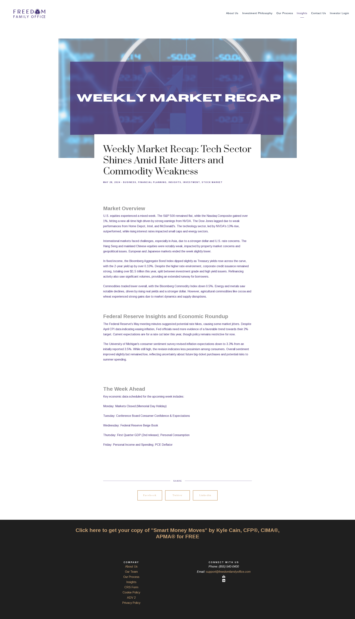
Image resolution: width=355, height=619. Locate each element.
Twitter (177, 495)
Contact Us (318, 13)
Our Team (131, 571)
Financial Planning (152, 182)
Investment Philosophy (257, 13)
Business (129, 182)
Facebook (149, 495)
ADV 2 (131, 597)
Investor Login (339, 13)
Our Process (284, 13)
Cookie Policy (131, 592)
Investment (191, 182)
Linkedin (205, 495)
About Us (232, 13)
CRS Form (131, 587)
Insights (302, 13)
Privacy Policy (131, 602)
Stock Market (212, 182)
